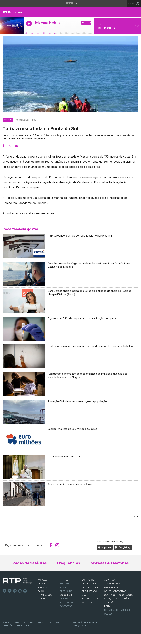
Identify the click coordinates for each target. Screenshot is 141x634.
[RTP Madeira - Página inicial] (12, 12)
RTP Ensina (43, 598)
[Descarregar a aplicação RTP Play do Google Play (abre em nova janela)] (122, 547)
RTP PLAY (64, 579)
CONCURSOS (66, 594)
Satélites (87, 602)
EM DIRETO (65, 583)
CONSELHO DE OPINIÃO (115, 591)
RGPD (107, 606)
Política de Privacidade (15, 622)
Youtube (20, 591)
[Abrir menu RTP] (70, 3)
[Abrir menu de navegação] (137, 12)
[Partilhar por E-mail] (16, 146)
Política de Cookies (40, 622)
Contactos (66, 606)
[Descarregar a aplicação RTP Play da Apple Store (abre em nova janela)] (105, 547)
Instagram (15, 591)
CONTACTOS (88, 579)
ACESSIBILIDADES (90, 598)
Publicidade (22, 625)
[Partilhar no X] (9, 146)
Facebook (4, 591)
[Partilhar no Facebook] (3, 146)
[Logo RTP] (17, 581)
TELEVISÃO (43, 587)
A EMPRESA (109, 579)
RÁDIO (41, 591)
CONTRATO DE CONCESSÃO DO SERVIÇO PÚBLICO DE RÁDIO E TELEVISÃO (118, 598)
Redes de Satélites (29, 563)
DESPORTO (43, 583)
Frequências (68, 563)
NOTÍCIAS (42, 579)
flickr (25, 591)
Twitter (10, 591)
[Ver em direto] (12, 25)
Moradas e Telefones (109, 563)
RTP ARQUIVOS (45, 594)
